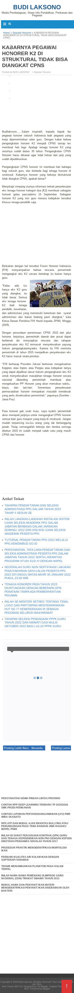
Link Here (37, 984)
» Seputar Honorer (41, 72)
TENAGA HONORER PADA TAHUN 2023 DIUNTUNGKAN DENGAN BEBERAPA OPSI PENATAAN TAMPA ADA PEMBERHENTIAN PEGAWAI (33, 590)
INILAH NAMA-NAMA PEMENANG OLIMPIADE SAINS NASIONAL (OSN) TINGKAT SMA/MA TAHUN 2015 (32, 877)
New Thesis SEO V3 (12, 986)
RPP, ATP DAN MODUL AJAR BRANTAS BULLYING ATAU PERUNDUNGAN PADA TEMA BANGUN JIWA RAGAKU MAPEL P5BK (34, 826)
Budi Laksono (37, 7)
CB (1, 992)
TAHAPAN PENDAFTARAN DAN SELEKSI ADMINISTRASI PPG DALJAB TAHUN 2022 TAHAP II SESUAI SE (33, 509)
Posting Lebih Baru (16, 748)
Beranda (37, 748)
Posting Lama (61, 748)
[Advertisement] (37, 104)
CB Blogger (42, 986)
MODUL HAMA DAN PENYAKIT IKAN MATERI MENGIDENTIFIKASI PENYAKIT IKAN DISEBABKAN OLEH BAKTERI (35, 887)
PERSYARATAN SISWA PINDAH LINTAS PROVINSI (30, 798)
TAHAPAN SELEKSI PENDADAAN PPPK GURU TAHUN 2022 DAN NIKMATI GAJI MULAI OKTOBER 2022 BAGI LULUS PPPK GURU (35, 622)
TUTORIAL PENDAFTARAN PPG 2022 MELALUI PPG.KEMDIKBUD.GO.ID (36, 541)
